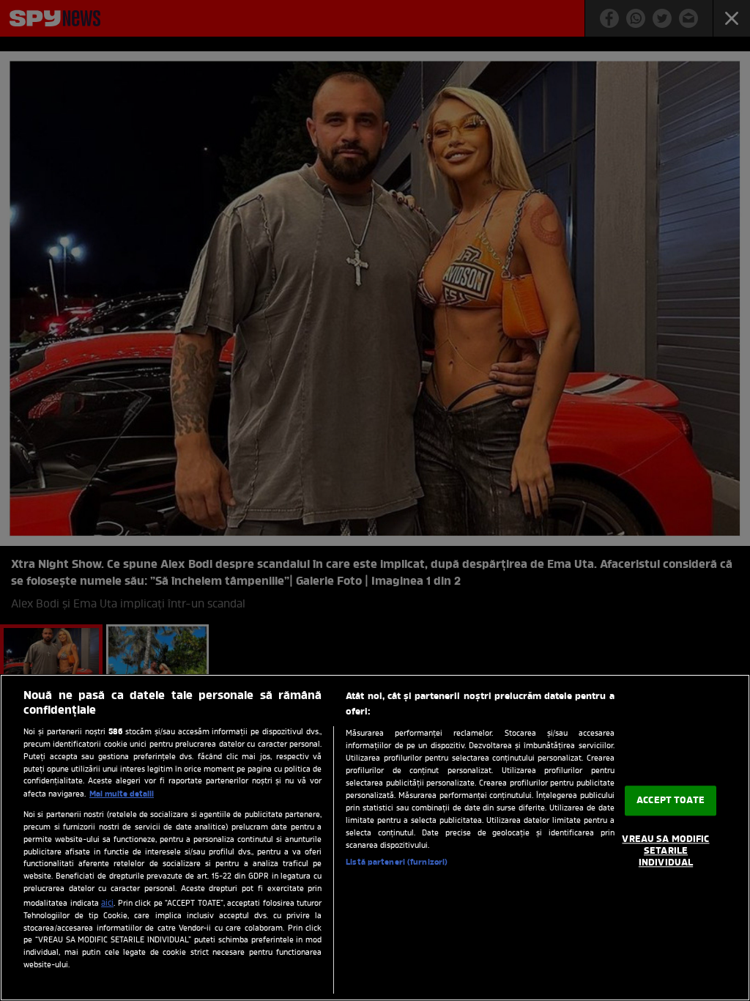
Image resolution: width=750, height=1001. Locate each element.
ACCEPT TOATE (670, 800)
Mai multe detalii (121, 794)
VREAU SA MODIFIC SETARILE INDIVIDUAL (665, 851)
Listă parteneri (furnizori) (397, 862)
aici (107, 903)
